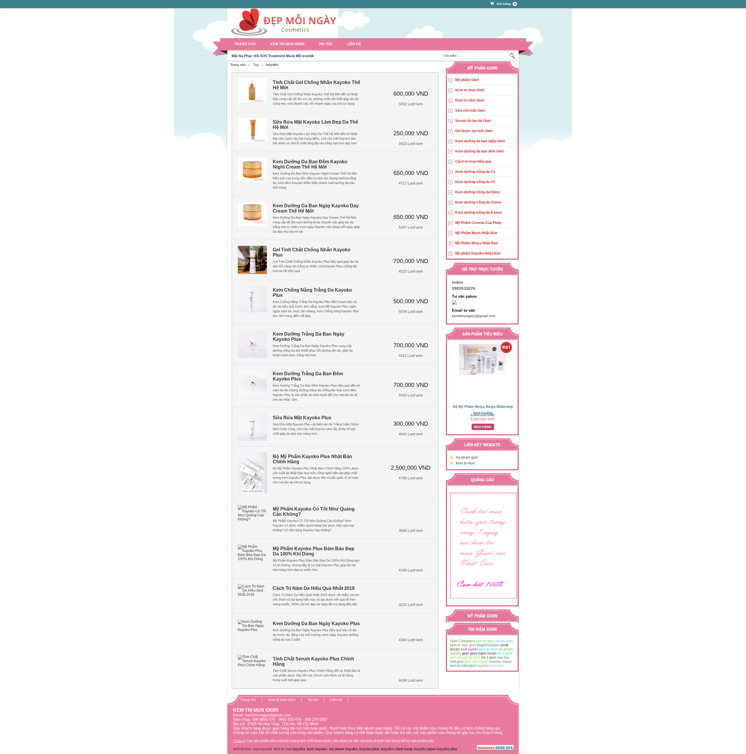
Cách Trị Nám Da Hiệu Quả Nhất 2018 (314, 588)
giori (465, 653)
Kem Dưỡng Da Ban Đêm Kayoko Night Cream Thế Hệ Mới (310, 164)
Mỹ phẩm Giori (467, 80)
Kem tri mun (465, 463)
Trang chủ (245, 44)
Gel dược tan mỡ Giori (473, 131)
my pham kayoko (343, 749)
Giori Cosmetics (462, 641)
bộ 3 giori (504, 653)
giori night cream (483, 653)
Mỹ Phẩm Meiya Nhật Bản (476, 243)
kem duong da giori (465, 657)
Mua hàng (482, 427)
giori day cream (477, 662)
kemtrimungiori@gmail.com (473, 316)
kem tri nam (283, 749)
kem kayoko (317, 749)
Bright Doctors (488, 645)
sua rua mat (262, 749)
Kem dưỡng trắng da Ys (475, 172)
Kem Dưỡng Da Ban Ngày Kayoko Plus (316, 623)
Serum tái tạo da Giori (473, 121)
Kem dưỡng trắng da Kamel (478, 213)
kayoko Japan (501, 662)
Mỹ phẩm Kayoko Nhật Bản (477, 253)
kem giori (496, 666)
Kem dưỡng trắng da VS (475, 182)
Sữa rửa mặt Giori (470, 110)
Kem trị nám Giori (469, 100)
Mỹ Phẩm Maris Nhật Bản (476, 233)
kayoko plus (369, 749)
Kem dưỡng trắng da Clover (478, 202)
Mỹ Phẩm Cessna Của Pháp (478, 223)
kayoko (482, 666)
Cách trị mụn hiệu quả (473, 161)
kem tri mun (485, 641)
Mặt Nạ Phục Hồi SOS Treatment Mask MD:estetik (273, 56)
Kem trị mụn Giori (287, 44)
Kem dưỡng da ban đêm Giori (479, 151)
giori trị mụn (488, 649)
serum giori (504, 641)
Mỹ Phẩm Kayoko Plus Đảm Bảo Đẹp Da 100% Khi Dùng (313, 551)
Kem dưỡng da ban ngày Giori (480, 141)
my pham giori (467, 457)
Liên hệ (354, 44)
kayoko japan (425, 749)
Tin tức (326, 44)
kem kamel (469, 649)
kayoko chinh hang (396, 749)
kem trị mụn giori (463, 645)
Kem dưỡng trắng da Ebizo (477, 192)
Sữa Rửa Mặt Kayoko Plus (302, 417)
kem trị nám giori (463, 666)
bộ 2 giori (488, 657)
